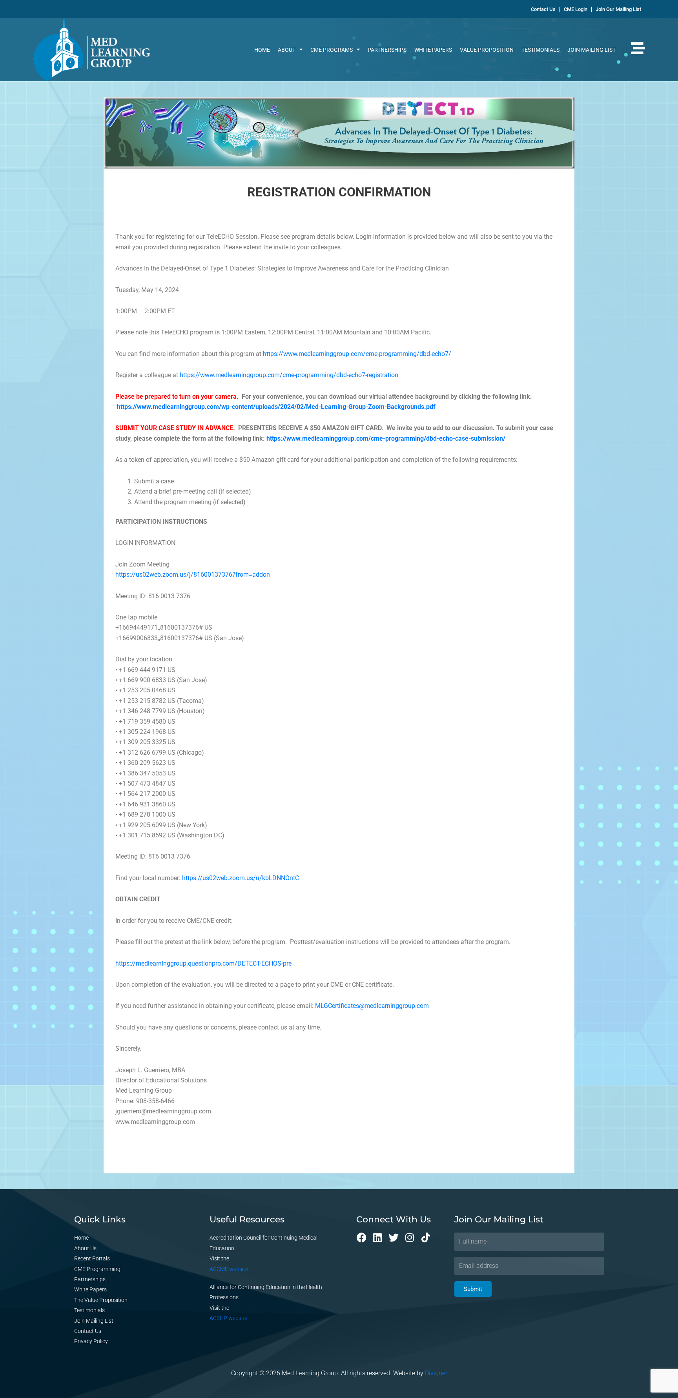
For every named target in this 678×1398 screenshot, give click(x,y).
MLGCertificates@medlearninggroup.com (372, 1005)
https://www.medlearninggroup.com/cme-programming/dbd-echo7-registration (289, 375)
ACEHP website (228, 1318)
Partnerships (387, 50)
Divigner (436, 1373)
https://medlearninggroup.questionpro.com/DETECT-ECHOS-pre (203, 963)
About (286, 50)
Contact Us (87, 1331)
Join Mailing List (591, 50)
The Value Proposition (101, 1300)
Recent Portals (92, 1258)
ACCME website (229, 1269)
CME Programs (331, 50)
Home (262, 50)
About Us (85, 1248)
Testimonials (540, 50)
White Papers (433, 50)
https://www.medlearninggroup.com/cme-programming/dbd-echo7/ (357, 354)
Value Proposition (487, 50)
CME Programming (97, 1269)
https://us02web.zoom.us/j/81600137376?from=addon (192, 574)
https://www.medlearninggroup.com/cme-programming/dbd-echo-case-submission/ (385, 438)
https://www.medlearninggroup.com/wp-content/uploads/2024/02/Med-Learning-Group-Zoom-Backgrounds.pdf (276, 406)
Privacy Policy (91, 1341)
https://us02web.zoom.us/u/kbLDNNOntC (240, 878)
